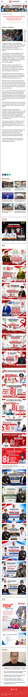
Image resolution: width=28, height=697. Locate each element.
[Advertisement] (14, 157)
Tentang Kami (17, 693)
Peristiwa (20, 22)
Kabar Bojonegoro (16, 22)
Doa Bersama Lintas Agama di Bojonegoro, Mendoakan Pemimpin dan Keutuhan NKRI (7, 189)
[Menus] (2, 1)
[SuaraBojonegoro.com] (14, 1)
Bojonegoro (10, 22)
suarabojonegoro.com (25, 33)
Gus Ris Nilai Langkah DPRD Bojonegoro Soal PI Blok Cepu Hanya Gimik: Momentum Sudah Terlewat (20, 189)
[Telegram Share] (7, 175)
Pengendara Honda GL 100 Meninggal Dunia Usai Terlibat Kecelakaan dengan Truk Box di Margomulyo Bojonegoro (14, 676)
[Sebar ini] (3, 175)
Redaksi (23, 693)
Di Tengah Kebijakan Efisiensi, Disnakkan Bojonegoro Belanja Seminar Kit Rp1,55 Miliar (14, 679)
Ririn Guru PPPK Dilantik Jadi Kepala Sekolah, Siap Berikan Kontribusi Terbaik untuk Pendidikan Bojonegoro (15, 672)
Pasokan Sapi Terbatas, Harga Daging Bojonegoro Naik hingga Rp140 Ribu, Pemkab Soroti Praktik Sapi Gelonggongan (7, 212)
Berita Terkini (6, 22)
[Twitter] (14, 689)
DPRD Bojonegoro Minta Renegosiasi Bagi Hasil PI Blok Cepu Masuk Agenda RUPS (20, 200)
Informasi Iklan (4, 695)
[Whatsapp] (10, 175)
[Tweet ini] (5, 175)
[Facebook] (12, 689)
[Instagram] (16, 689)
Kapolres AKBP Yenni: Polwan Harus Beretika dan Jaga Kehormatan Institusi (14, 683)
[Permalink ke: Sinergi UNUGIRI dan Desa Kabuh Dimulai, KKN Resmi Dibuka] (20, 206)
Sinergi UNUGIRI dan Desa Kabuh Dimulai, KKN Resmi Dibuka (20, 212)
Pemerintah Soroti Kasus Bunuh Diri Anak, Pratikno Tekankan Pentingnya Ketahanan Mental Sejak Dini (7, 200)
